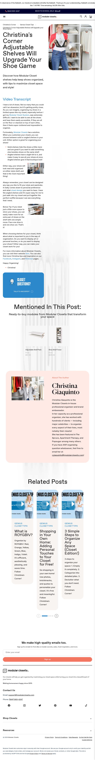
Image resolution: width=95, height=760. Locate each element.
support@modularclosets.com (21, 695)
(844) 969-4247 (16, 699)
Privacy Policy (49, 737)
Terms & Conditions (61, 737)
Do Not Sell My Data (85, 737)
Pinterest (29, 259)
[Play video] (70, 47)
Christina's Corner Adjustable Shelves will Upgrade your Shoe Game (23, 28)
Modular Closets (20, 132)
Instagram (16, 259)
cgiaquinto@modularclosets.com (68, 455)
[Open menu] (4, 16)
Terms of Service (46, 754)
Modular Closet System (19, 115)
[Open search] (81, 16)
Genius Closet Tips (27, 24)
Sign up (47, 659)
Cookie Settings (87, 740)
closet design (16, 190)
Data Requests (73, 737)
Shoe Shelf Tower (55, 350)
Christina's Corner (9, 24)
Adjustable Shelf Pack (33, 350)
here (27, 253)
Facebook (7, 259)
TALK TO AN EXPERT (22, 292)
